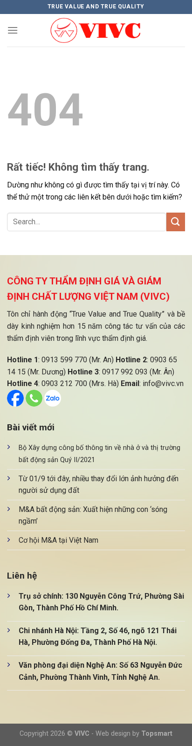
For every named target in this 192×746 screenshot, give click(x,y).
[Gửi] (175, 222)
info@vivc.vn (163, 383)
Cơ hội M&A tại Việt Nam (58, 540)
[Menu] (12, 30)
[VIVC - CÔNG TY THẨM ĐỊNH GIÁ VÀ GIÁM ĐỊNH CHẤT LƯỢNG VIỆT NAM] (96, 30)
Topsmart (156, 734)
